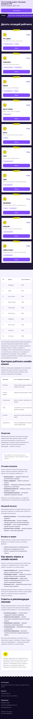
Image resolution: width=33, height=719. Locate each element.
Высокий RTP (18, 67)
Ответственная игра (6, 707)
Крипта (17, 43)
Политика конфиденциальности (9, 705)
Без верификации (8, 90)
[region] (16, 308)
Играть (16, 48)
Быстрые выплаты (9, 43)
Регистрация (16, 10)
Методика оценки (5, 702)
